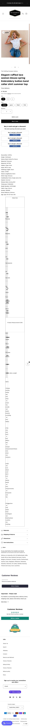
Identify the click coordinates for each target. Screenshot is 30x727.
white (4, 105)
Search (4, 647)
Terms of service (15, 721)
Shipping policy (23, 721)
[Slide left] (11, 67)
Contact (5, 654)
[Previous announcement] (3, 3)
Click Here (4, 602)
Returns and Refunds (8, 657)
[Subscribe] (25, 686)
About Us (5, 643)
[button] (3, 13)
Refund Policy (6, 664)
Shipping (9, 93)
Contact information (15, 723)
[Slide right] (18, 67)
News (4, 675)
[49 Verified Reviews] (15, 635)
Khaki (18, 105)
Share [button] (4, 547)
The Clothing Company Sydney (13, 719)
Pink (25, 105)
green (11, 105)
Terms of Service (7, 661)
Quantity (3, 108)
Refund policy (6, 671)
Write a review (15, 618)
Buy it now (15, 121)
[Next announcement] (27, 3)
